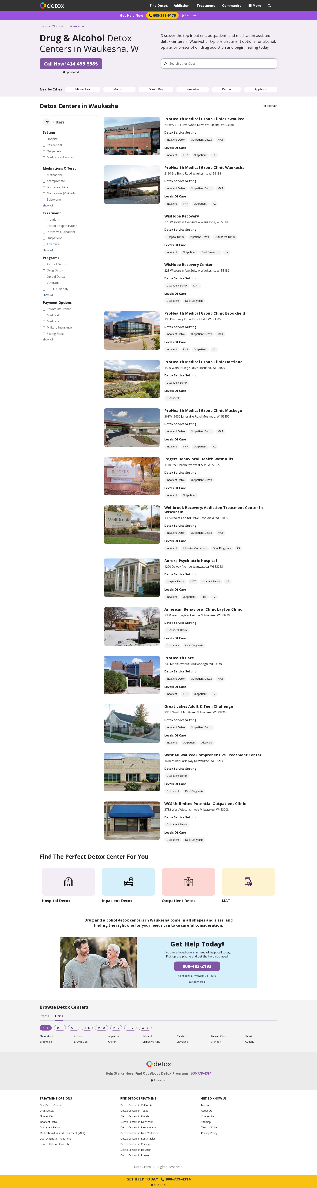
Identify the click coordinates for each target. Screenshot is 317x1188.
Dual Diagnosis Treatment (55, 1138)
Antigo (78, 1036)
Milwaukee (82, 89)
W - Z (145, 1027)
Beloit (248, 1036)
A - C (46, 1027)
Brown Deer (81, 1041)
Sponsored (190, 15)
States (44, 1016)
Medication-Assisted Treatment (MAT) (62, 1133)
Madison (119, 89)
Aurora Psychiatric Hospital (190, 560)
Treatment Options (56, 1098)
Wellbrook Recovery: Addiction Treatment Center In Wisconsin (213, 509)
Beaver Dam (218, 1036)
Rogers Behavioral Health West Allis (198, 458)
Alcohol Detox (48, 1116)
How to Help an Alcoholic (55, 1144)
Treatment (206, 5)
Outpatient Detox (50, 1127)
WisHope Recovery (181, 216)
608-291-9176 (164, 15)
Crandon (216, 1041)
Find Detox (159, 5)
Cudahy (249, 1041)
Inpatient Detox (49, 1122)
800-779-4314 (200, 1073)
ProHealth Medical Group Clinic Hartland (203, 361)
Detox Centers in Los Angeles (138, 1138)
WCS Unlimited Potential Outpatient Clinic (205, 803)
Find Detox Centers (51, 1105)
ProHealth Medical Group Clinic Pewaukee (204, 118)
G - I (73, 1027)
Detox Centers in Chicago (135, 1144)
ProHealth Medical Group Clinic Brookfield (204, 313)
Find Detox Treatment (138, 1098)
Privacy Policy (209, 1133)
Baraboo (182, 1036)
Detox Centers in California (136, 1105)
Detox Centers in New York (136, 1122)
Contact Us (207, 1116)
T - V (130, 1027)
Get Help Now (131, 15)
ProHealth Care (179, 657)
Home (43, 26)
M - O (101, 1027)
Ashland (147, 1036)
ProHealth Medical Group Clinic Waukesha (204, 167)
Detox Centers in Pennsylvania (138, 1127)
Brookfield (46, 1041)
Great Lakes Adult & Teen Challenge (198, 706)
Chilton (112, 1041)
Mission (205, 1105)
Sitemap (206, 1122)
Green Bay (156, 89)
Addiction (181, 5)
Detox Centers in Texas (134, 1110)
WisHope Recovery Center (188, 264)
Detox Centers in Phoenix (135, 1155)
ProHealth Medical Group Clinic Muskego (203, 410)
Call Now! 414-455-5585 (71, 64)
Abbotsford (46, 1036)
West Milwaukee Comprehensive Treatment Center (213, 754)
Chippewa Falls (151, 1041)
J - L (87, 1027)
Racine (226, 89)
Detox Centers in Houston (135, 1149)
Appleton (260, 89)
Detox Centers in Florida (134, 1116)
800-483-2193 (197, 966)
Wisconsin (58, 26)
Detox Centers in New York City (139, 1133)
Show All (48, 205)
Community (231, 5)
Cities (59, 1016)
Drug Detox (47, 1110)
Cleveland (182, 1041)
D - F (60, 1027)
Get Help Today (158, 1179)
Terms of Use (209, 1127)
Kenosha (193, 89)
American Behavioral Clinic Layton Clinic (203, 609)
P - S (116, 1027)
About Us (206, 1110)
